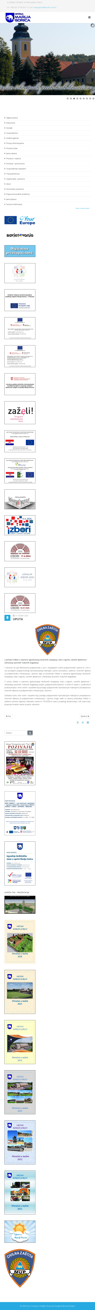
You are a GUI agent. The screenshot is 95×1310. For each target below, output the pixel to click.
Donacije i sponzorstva (15, 163)
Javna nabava (11, 153)
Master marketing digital (82, 208)
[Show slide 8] (90, 99)
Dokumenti (10, 123)
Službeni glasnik (12, 138)
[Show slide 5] (81, 99)
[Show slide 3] (74, 99)
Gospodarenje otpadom (16, 168)
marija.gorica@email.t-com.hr (44, 7)
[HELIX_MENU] (89, 17)
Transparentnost (13, 174)
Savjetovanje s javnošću (15, 179)
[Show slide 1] (68, 99)
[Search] (30, 733)
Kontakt (9, 128)
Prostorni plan (12, 148)
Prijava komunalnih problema (18, 194)
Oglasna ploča (12, 118)
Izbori (8, 184)
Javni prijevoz (11, 199)
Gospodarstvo (12, 133)
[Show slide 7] (87, 99)
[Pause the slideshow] (87, 59)
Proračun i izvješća (13, 158)
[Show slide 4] (77, 99)
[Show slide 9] (93, 99)
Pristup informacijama (15, 143)
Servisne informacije (14, 204)
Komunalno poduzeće (15, 189)
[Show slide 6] (84, 99)
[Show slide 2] (71, 99)
